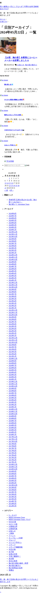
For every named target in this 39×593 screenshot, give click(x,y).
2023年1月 (12, 308)
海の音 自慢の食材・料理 (18, 563)
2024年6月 (12, 269)
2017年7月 (12, 448)
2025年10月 (13, 236)
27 (5, 188)
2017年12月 (13, 437)
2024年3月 (12, 276)
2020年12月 (13, 358)
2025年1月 (12, 253)
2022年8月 (12, 319)
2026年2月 (12, 227)
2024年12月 (13, 255)
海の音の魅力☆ (31, 65)
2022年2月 (12, 333)
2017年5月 (12, 453)
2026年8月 (12, 213)
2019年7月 (12, 393)
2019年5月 (12, 398)
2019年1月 (12, 407)
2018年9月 (12, 416)
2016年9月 (12, 471)
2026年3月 (12, 225)
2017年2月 (12, 460)
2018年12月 (13, 409)
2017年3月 (12, 457)
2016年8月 (12, 474)
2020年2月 (12, 377)
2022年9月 (12, 317)
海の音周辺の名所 (16, 568)
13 (5, 183)
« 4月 (6, 190)
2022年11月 (13, 312)
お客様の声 (13, 526)
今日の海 (12, 549)
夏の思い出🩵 (8, 84)
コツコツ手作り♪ (15, 542)
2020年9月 (12, 361)
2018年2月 (12, 432)
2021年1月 (12, 356)
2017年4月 (12, 455)
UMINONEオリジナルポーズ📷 (14, 130)
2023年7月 (12, 294)
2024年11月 (13, 257)
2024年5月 (12, 271)
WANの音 (12, 522)
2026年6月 (12, 218)
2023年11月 (13, 285)
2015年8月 (12, 490)
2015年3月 (12, 499)
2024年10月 (13, 259)
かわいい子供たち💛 (10, 145)
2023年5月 (12, 299)
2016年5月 (12, 481)
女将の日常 (13, 554)
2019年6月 (12, 395)
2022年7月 (12, 322)
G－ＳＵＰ (13, 515)
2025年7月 (12, 243)
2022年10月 (13, 315)
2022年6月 (12, 324)
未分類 (11, 559)
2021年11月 (13, 340)
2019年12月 (13, 382)
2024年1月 (12, 280)
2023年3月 (12, 303)
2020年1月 (12, 379)
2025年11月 (13, 234)
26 (18, 185)
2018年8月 (12, 418)
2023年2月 (12, 306)
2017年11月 (13, 439)
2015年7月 (12, 492)
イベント (12, 536)
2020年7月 (12, 365)
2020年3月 (12, 375)
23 (12, 185)
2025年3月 (12, 250)
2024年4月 (12, 273)
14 (8, 183)
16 (12, 183)
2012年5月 (12, 506)
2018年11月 (13, 411)
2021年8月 (12, 345)
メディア (12, 545)
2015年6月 (12, 494)
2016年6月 (12, 478)
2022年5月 (12, 326)
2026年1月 (12, 230)
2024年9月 (12, 262)
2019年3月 (12, 402)
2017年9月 (12, 444)
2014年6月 (12, 504)
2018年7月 (12, 421)
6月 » (11, 190)
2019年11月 (13, 384)
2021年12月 (13, 338)
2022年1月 (12, 335)
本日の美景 (13, 561)
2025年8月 (12, 241)
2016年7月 (12, 476)
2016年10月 (13, 469)
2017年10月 (13, 441)
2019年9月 (12, 388)
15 (10, 183)
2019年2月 (12, 405)
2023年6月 (12, 296)
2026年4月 (12, 223)
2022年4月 (12, 329)
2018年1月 (12, 434)
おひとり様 (13, 524)
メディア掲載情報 (16, 547)
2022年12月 (13, 310)
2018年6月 (12, 423)
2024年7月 (12, 266)
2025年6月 (12, 246)
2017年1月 (12, 462)
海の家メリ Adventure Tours (19, 204)
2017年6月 (12, 451)
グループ (12, 540)
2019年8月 (12, 391)
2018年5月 (12, 425)
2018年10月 (13, 414)
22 (10, 185)
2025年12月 (13, 232)
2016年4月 (12, 483)
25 (16, 185)
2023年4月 (12, 301)
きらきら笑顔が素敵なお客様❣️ (14, 99)
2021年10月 (13, 342)
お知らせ (20, 65)
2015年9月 (12, 487)
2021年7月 (12, 347)
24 (14, 185)
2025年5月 (12, 248)
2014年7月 (12, 501)
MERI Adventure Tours (17, 517)
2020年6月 (12, 368)
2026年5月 (12, 220)
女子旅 (11, 552)
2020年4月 (12, 372)
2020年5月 (12, 370)
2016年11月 (13, 467)
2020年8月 (12, 363)
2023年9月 (12, 289)
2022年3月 (12, 331)
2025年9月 (12, 239)
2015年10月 (13, 485)
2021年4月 (12, 354)
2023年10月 (13, 287)
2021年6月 (12, 349)
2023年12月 (13, 283)
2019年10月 (13, 386)
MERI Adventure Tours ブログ (20, 519)
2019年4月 (12, 400)
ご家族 (11, 533)
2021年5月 (12, 352)
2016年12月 (13, 464)
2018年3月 (12, 430)
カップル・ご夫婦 (16, 538)
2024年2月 (12, 278)
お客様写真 (13, 529)
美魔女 (11, 570)
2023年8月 (12, 292)
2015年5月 (12, 497)
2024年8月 (12, 264)
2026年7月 (12, 216)
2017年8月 (12, 446)
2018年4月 (12, 428)
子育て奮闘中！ (15, 556)
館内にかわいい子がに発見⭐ (13, 115)
